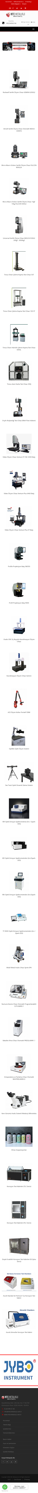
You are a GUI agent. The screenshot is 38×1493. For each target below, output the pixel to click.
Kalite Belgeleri (15, 4)
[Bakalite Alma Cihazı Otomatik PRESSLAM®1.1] (19, 1027)
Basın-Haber (7, 1439)
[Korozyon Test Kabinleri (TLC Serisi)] (19, 1173)
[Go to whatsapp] (4, 1487)
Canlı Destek (17, 1479)
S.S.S (9, 1479)
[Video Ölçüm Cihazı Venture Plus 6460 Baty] (19, 480)
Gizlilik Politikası (8, 1452)
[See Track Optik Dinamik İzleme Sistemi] (19, 772)
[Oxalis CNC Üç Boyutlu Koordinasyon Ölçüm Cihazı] (19, 626)
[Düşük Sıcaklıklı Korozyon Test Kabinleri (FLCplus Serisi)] (19, 1246)
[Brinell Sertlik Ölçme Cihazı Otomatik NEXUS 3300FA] (19, 115)
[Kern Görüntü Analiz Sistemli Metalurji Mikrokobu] (19, 1100)
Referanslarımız (18, 2)
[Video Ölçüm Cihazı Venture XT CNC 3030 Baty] (19, 444)
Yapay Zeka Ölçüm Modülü (19, 48)
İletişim (24, 4)
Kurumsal (8, 2)
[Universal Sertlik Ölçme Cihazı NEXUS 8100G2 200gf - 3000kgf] (19, 225)
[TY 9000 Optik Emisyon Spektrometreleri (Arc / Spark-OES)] (19, 918)
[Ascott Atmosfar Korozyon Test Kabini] (19, 1319)
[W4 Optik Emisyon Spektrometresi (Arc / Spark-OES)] (19, 808)
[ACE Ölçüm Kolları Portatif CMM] (19, 699)
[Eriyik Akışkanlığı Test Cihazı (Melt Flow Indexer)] (19, 407)
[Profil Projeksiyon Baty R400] (19, 590)
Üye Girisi (26, 22)
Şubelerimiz (7, 1429)
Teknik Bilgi (7, 1425)
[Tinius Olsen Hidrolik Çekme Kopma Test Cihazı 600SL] (19, 334)
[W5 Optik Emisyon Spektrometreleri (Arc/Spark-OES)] (19, 845)
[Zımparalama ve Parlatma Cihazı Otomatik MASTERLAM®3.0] (19, 1064)
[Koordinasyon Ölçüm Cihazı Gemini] (19, 662)
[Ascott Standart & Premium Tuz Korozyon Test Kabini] (19, 1282)
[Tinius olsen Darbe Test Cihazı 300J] (19, 371)
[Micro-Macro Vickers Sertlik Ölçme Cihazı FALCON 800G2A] (19, 152)
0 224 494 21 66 (9, 1409)
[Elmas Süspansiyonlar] (19, 1137)
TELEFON (11, 21)
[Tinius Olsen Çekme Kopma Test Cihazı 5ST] (19, 261)
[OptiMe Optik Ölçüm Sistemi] (19, 735)
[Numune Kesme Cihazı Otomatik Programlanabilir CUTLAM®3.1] (19, 991)
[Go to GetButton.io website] (5, 1491)
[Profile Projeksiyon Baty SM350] (19, 553)
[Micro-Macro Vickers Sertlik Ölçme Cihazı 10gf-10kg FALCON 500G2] (19, 188)
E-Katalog (28, 2)
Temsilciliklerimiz (9, 1433)
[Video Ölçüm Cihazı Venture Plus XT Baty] (19, 517)
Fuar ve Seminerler (9, 1443)
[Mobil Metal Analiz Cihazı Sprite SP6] (19, 954)
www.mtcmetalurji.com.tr (12, 1415)
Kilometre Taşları (8, 1448)
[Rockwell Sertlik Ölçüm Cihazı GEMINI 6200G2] (19, 79)
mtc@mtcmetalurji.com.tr (13, 1412)
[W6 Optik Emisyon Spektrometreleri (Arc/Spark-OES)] (19, 881)
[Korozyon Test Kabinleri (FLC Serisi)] (19, 1210)
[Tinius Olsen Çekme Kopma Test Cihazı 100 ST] (19, 298)
